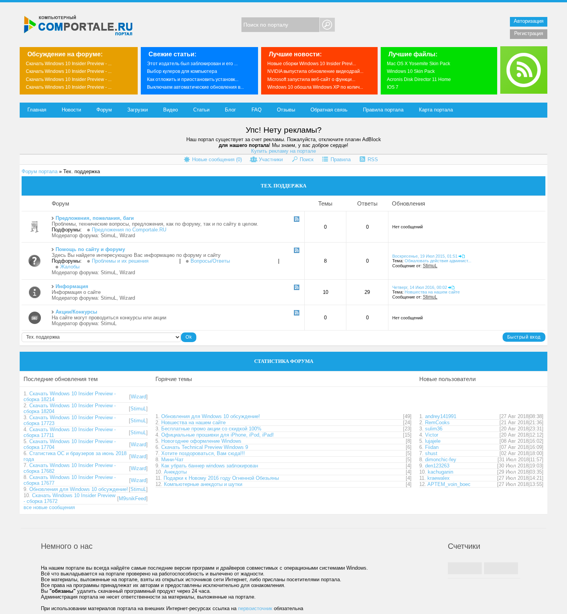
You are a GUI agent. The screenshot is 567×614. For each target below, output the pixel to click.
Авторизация (528, 21)
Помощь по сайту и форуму (90, 249)
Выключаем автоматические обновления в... (195, 87)
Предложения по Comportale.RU (129, 230)
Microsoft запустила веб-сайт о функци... (311, 79)
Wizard (127, 235)
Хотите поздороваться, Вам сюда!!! (203, 453)
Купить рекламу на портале (283, 151)
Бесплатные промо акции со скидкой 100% (211, 429)
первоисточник (255, 608)
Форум (104, 110)
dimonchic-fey (440, 459)
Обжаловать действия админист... (438, 260)
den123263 (437, 466)
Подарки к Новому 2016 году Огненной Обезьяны (221, 478)
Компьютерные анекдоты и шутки (203, 484)
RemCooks (437, 422)
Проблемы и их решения (120, 261)
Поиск (307, 159)
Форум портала (39, 171)
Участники (271, 159)
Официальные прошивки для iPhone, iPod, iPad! (217, 435)
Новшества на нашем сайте (432, 292)
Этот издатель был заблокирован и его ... (192, 63)
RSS (373, 159)
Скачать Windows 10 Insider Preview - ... (68, 63)
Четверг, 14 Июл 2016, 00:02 (419, 287)
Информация (72, 286)
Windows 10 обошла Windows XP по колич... (315, 87)
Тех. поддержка (81, 171)
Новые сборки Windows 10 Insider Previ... (311, 63)
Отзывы (286, 110)
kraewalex (438, 478)
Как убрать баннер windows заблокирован (209, 466)
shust (431, 453)
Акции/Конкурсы (76, 312)
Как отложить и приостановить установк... (192, 79)
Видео (170, 110)
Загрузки (137, 110)
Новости (71, 110)
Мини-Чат (172, 459)
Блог (230, 110)
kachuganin (440, 472)
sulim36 (433, 429)
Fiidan (432, 447)
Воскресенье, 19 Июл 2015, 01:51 (424, 256)
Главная (36, 110)
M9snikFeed (132, 498)
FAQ (256, 110)
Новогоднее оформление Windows (201, 441)
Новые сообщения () (217, 159)
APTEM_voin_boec (449, 484)
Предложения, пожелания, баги (95, 218)
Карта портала (436, 110)
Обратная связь (329, 110)
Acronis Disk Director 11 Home (419, 79)
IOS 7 (392, 87)
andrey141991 (440, 416)
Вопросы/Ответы (210, 261)
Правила (341, 159)
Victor (431, 435)
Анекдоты (175, 472)
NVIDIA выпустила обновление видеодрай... (315, 71)
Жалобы (69, 267)
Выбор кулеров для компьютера (182, 71)
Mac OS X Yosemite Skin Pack (418, 63)
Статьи (201, 110)
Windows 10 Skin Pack (411, 71)
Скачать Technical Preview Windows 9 (204, 447)
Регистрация (528, 33)
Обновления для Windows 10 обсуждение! (78, 489)
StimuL (108, 235)
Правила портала (383, 110)
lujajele (432, 441)
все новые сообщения (49, 507)
